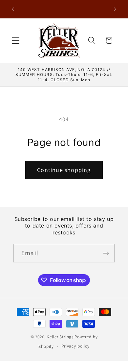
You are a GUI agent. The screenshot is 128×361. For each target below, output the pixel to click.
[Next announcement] (115, 9)
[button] (16, 40)
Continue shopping (64, 170)
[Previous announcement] (13, 9)
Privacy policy (75, 346)
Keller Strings (60, 337)
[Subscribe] (106, 253)
